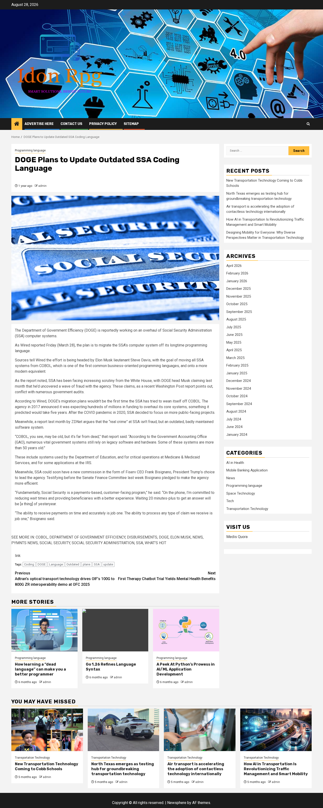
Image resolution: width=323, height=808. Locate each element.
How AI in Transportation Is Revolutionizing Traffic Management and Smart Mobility (276, 769)
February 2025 (237, 365)
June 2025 (234, 335)
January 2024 (236, 435)
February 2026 (237, 273)
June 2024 (234, 427)
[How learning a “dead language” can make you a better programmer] (44, 630)
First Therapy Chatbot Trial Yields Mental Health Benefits (167, 576)
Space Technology (240, 494)
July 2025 (233, 327)
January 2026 (236, 281)
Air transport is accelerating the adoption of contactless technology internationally (195, 769)
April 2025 (234, 350)
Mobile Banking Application (247, 470)
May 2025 (233, 343)
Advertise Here (39, 124)
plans (86, 564)
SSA (97, 564)
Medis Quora (237, 537)
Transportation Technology (247, 509)
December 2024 (238, 381)
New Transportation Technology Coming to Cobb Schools (46, 766)
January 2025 (236, 373)
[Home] (16, 124)
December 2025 (238, 289)
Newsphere (176, 802)
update (108, 564)
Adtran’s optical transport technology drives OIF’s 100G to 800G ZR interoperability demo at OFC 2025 (65, 579)
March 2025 (235, 358)
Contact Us (71, 124)
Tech (230, 501)
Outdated (72, 564)
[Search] (308, 123)
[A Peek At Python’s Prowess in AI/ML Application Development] (186, 630)
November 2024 (238, 389)
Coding (29, 564)
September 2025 (239, 312)
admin (42, 186)
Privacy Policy (103, 124)
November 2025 (238, 297)
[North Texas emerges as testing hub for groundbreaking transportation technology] (123, 730)
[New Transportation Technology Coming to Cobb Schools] (47, 730)
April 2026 (234, 266)
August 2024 (236, 412)
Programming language (30, 150)
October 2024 (236, 396)
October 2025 (236, 304)
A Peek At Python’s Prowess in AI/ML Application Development (186, 669)
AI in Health (235, 463)
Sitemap (131, 124)
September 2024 (239, 404)
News (230, 478)
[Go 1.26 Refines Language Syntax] (115, 630)
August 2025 (236, 319)
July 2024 (233, 419)
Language (56, 564)
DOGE (42, 564)
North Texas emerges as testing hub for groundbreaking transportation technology (122, 769)
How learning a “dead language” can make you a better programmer (40, 669)
